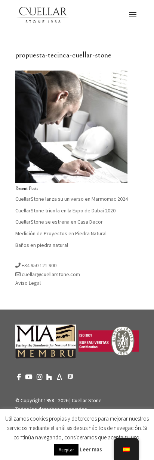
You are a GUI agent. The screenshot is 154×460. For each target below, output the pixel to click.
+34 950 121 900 (38, 265)
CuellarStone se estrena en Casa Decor (59, 221)
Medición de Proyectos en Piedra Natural (61, 233)
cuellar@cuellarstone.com (50, 274)
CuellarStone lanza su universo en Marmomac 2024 (71, 198)
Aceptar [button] (66, 449)
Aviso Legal (28, 283)
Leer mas (91, 449)
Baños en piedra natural (41, 245)
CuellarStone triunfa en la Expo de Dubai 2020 (65, 210)
